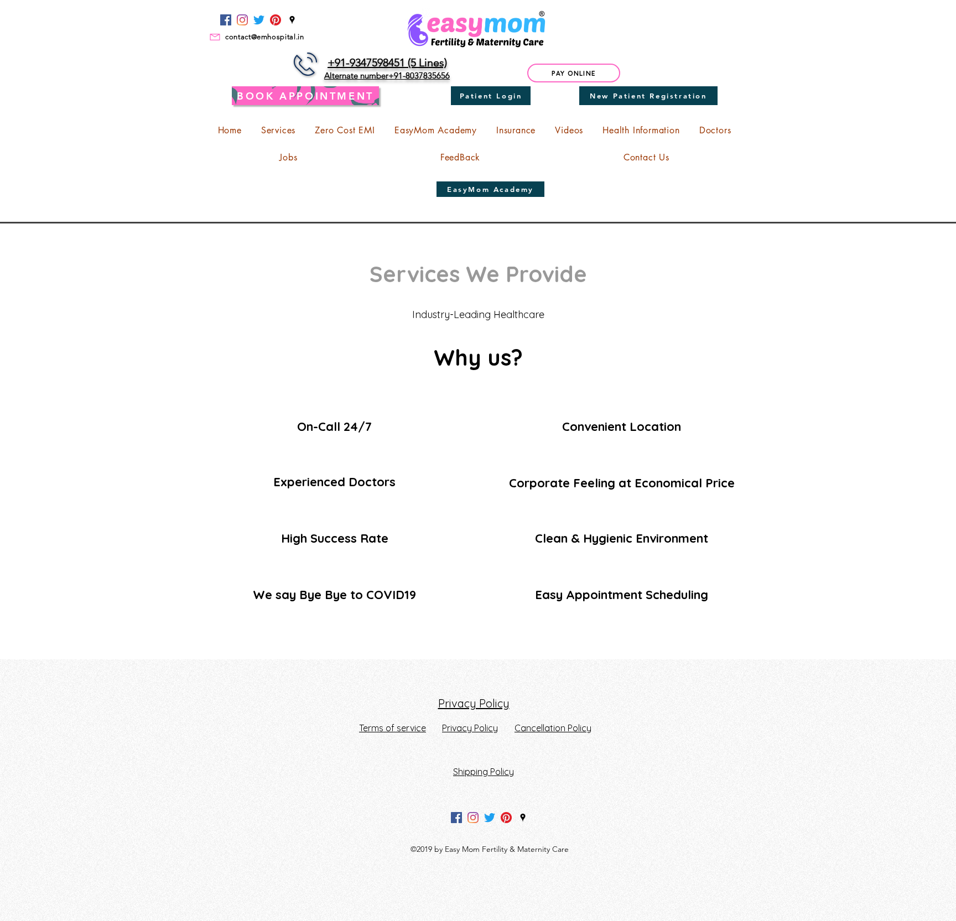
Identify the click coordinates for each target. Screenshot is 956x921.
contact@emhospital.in (264, 37)
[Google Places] (292, 19)
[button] (278, 130)
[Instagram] (242, 19)
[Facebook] (225, 19)
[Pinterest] (275, 19)
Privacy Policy (474, 703)
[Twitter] (258, 19)
